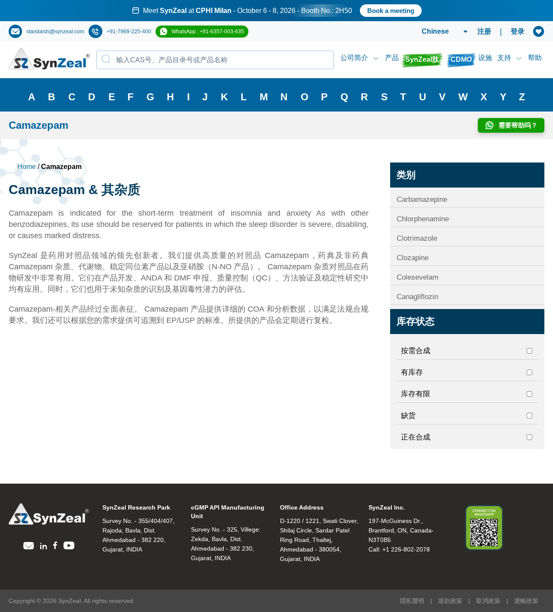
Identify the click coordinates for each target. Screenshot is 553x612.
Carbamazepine (422, 199)
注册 (484, 31)
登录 (517, 31)
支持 (504, 57)
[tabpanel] (276, 10)
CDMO (461, 59)
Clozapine (413, 258)
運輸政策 (526, 600)
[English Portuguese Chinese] (434, 31)
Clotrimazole (417, 238)
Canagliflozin (417, 297)
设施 (485, 57)
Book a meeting (390, 10)
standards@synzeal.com (55, 32)
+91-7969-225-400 (129, 32)
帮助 (535, 57)
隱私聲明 (412, 600)
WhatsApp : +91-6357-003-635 (208, 32)
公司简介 (354, 57)
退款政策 (450, 600)
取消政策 (488, 600)
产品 (392, 57)
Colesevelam (418, 277)
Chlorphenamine (423, 219)
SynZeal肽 (422, 59)
